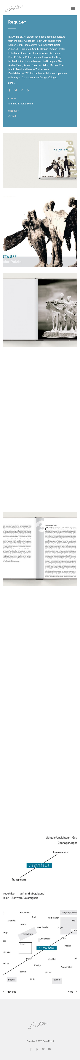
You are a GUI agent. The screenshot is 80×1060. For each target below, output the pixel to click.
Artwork (12, 116)
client (12, 98)
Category (13, 111)
